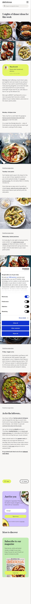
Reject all (15, 333)
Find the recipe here (7, 168)
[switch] (27, 301)
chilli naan (11, 446)
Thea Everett (14, 67)
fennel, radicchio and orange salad (16, 188)
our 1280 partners (11, 277)
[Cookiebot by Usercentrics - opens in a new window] (22, 269)
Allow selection (15, 328)
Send (25, 481)
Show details (22, 318)
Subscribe (15, 573)
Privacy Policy (22, 521)
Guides (11, 73)
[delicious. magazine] (7, 2)
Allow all (15, 323)
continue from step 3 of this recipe (11, 426)
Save (8, 481)
